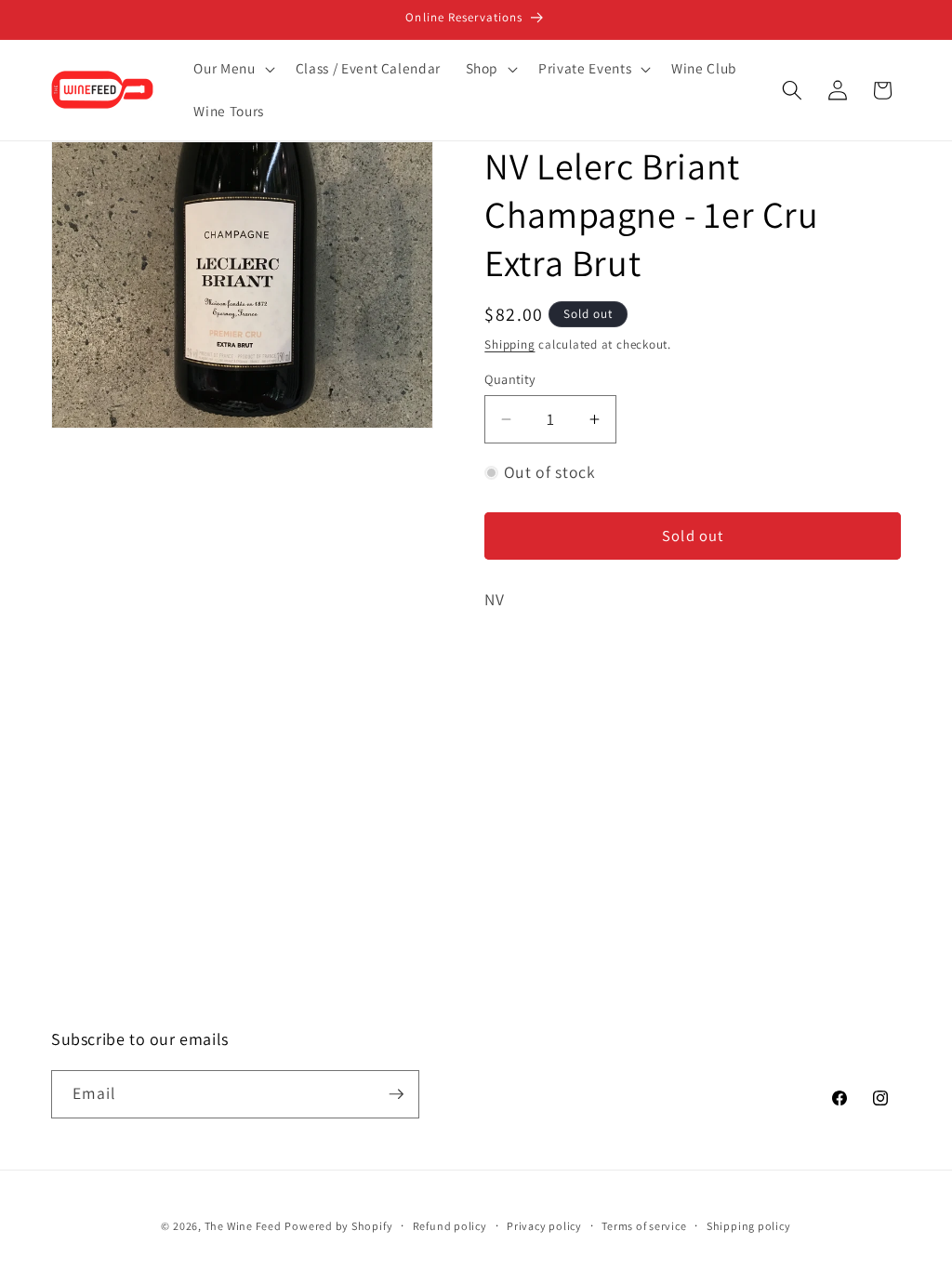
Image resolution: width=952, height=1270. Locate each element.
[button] (232, 68)
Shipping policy (749, 1226)
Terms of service (644, 1226)
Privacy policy (544, 1226)
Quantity (510, 379)
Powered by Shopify (338, 1226)
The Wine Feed (243, 1226)
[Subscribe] (396, 1094)
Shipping (509, 344)
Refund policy (450, 1226)
